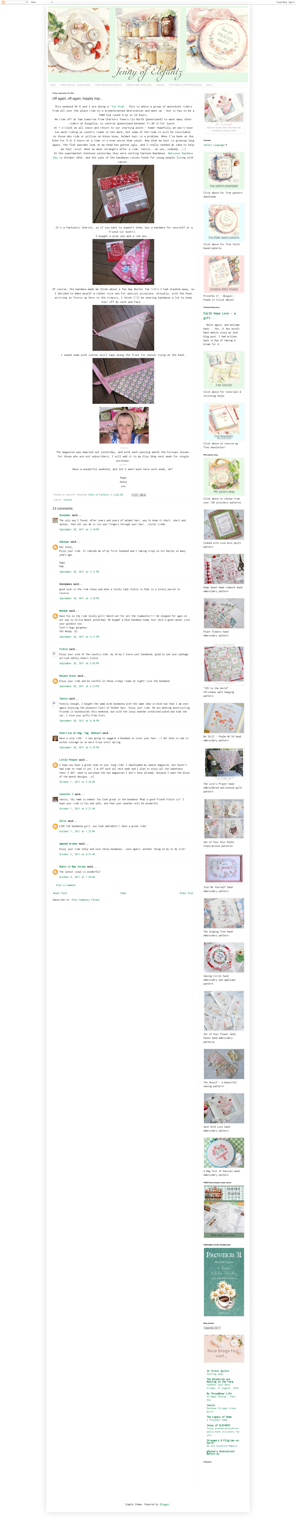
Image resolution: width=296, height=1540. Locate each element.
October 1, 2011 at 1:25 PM (77, 831)
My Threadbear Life (219, 1393)
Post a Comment (66, 885)
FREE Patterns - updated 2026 (75, 85)
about (209, 85)
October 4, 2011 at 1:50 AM (77, 877)
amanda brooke (68, 843)
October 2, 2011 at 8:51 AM (77, 854)
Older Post (186, 893)
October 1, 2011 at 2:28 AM (77, 781)
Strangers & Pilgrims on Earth (223, 1441)
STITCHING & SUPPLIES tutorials (185, 85)
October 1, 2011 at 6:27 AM (77, 808)
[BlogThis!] (135, 495)
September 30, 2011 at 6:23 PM (79, 686)
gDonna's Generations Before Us (220, 1452)
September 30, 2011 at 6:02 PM (79, 663)
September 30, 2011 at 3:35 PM (79, 598)
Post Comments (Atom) (86, 899)
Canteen (68, 499)
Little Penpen (68, 759)
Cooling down (215, 1373)
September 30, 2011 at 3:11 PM (79, 571)
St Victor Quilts (218, 1371)
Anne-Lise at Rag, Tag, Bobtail (80, 733)
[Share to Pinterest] (144, 495)
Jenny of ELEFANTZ (218, 1425)
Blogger (165, 1504)
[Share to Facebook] (141, 495)
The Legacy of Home (219, 1416)
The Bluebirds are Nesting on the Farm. (220, 1380)
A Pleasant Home (217, 1419)
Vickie (63, 649)
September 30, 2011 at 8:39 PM (79, 720)
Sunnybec (64, 515)
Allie (62, 820)
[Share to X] (138, 495)
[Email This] (132, 495)
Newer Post (60, 893)
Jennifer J (66, 794)
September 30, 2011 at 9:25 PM (79, 747)
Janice (63, 698)
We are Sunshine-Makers (222, 1445)
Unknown (64, 541)
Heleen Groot (67, 675)
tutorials (160, 85)
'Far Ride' (118, 106)
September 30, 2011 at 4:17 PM (79, 636)
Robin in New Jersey (72, 866)
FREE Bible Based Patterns (108, 85)
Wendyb (63, 610)
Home (53, 85)
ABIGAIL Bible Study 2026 (139, 85)
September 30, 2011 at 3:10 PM (79, 529)
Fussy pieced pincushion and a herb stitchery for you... (223, 1431)
